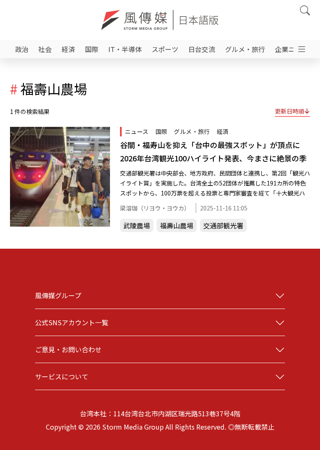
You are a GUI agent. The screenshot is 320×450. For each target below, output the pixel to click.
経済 (68, 49)
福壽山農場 (176, 225)
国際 (91, 49)
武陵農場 (136, 225)
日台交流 (201, 49)
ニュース (137, 131)
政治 (21, 49)
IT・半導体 (125, 49)
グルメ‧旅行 (245, 49)
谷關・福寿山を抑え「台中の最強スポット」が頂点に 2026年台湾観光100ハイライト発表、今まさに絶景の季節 (214, 152)
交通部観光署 (223, 225)
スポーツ (165, 49)
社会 (45, 49)
